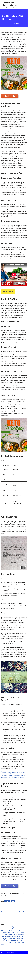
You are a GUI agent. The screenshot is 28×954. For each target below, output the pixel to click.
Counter (22, 928)
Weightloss (21, 940)
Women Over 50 (17, 942)
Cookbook (17, 928)
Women (9, 942)
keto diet (12, 934)
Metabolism (18, 936)
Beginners (14, 927)
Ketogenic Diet (19, 934)
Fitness (2, 932)
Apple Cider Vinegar (7, 926)
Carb (8, 928)
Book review (22, 927)
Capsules (5, 928)
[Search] (25, 4)
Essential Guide (19, 930)
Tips (9, 940)
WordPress (13, 952)
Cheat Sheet (11, 928)
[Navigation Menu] (22, 4)
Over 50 (23, 936)
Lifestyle (6, 936)
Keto (7, 934)
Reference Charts (19, 938)
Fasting (23, 930)
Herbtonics (13, 932)
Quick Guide (8, 938)
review (13, 901)
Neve (2, 952)
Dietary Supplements (5, 930)
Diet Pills (10, 930)
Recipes (13, 938)
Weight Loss (14, 940)
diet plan (14, 930)
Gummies (9, 932)
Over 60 (2, 938)
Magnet (9, 936)
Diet (25, 928)
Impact (17, 932)
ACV (2, 927)
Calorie (2, 928)
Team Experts (6, 23)
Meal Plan (7, 901)
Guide (5, 932)
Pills (5, 938)
